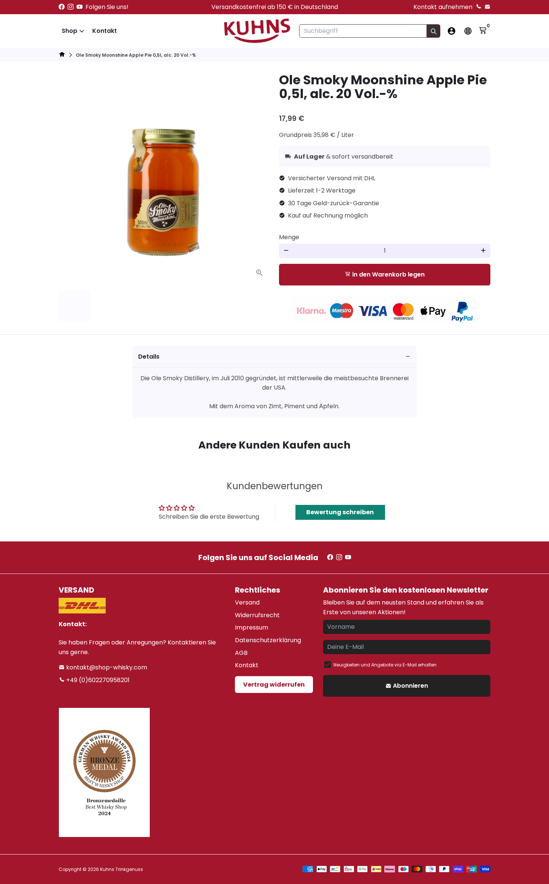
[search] (433, 31)
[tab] (274, 357)
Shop (69, 30)
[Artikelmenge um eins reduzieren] (286, 251)
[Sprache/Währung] (467, 31)
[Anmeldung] (451, 31)
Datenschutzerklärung (268, 640)
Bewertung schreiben (340, 512)
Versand (247, 602)
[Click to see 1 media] (74, 306)
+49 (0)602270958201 (97, 680)
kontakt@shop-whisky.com (106, 667)
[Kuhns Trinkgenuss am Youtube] (80, 7)
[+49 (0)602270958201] (478, 7)
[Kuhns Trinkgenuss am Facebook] (62, 7)
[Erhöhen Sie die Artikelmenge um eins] (483, 251)
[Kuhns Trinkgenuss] (62, 55)
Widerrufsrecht (257, 615)
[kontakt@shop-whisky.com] (487, 7)
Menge (289, 237)
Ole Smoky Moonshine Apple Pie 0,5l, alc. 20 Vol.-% (136, 55)
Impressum (251, 627)
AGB (241, 653)
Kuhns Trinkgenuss (121, 869)
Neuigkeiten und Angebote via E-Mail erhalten (385, 665)
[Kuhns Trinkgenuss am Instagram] (71, 7)
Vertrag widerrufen (274, 684)
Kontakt (104, 30)
